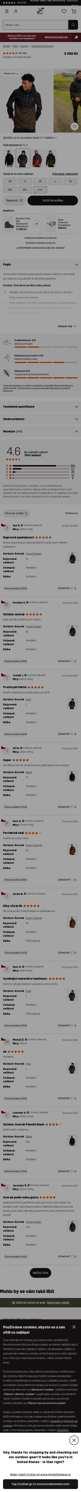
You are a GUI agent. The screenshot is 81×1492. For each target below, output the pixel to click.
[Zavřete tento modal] (74, 1440)
